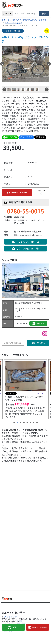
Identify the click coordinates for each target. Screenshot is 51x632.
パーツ (6, 13)
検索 (44, 13)
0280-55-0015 (25, 211)
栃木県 (18, 303)
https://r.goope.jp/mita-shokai (28, 235)
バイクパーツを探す (13, 22)
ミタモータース (12, 30)
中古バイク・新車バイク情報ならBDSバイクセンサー (25, 19)
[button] (2, 64)
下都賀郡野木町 (27, 303)
